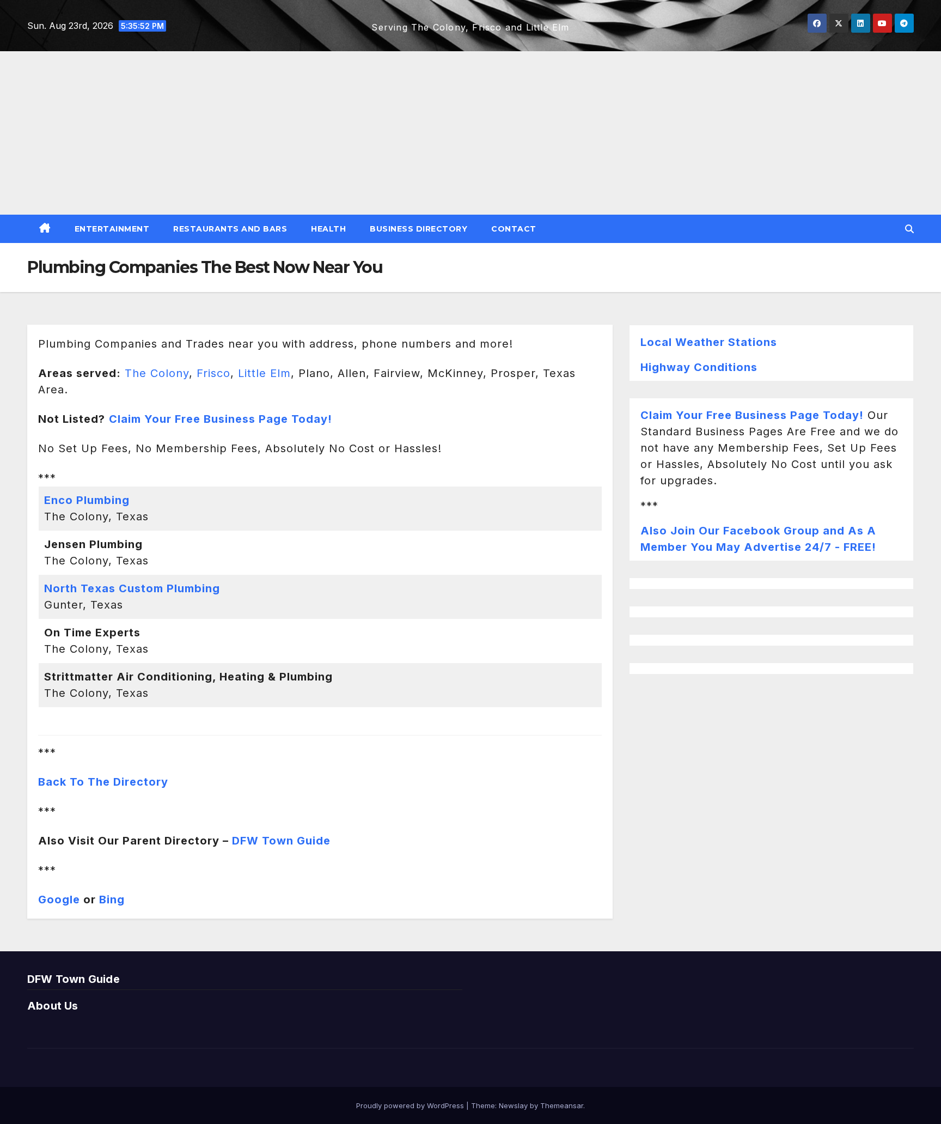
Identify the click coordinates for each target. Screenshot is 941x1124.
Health (328, 229)
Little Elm (264, 373)
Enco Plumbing (87, 500)
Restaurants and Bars (230, 229)
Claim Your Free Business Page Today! (752, 415)
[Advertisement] (470, 133)
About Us (52, 1005)
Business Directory (418, 229)
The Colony (157, 373)
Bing (112, 899)
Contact (513, 229)
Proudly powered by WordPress (411, 1105)
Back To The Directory (103, 781)
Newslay (513, 1105)
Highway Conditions (698, 367)
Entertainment (112, 229)
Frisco (213, 373)
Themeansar (561, 1105)
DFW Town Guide (281, 840)
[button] (909, 228)
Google (59, 899)
